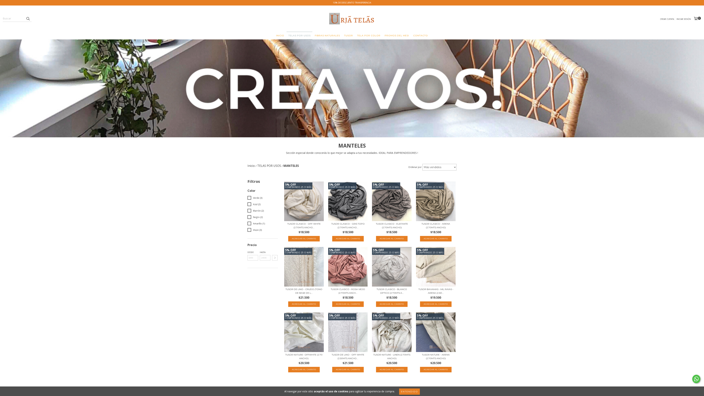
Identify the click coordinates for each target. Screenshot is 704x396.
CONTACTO (420, 35)
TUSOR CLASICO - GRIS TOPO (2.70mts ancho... (348, 225)
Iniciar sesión (683, 19)
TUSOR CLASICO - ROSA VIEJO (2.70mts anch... (348, 291)
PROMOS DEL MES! (397, 35)
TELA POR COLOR (368, 35)
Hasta (262, 252)
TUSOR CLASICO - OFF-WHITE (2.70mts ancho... (304, 225)
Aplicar (275, 258)
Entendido (409, 391)
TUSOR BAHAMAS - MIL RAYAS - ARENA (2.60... (435, 291)
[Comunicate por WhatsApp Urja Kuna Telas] (696, 379)
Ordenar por (415, 167)
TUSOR (348, 35)
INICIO (280, 35)
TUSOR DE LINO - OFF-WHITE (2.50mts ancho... (348, 356)
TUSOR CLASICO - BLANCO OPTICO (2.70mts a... (392, 291)
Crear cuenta (667, 19)
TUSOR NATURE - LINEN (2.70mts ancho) (391, 356)
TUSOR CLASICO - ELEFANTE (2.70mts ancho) (392, 225)
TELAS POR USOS (299, 35)
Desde (250, 252)
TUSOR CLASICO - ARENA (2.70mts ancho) (435, 225)
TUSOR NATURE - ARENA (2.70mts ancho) (436, 356)
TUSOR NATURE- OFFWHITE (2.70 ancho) (303, 356)
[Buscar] (28, 18)
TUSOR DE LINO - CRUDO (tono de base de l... (303, 291)
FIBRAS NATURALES (327, 35)
